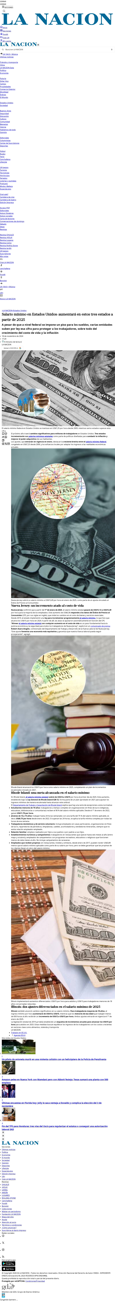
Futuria (3, 78)
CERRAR (3, 1)
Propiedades (5, 86)
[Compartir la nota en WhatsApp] (5, 437)
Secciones (7, 31)
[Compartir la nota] (3, 437)
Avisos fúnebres (7, 213)
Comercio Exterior (7, 89)
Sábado (3, 224)
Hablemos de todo (8, 129)
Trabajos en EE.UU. (19, 1032)
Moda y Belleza (6, 186)
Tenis (2, 156)
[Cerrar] (38, 44)
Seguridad (4, 113)
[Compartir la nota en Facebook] (3, 443)
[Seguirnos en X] (3, 1243)
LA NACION (7, 310)
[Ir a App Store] (8, 1270)
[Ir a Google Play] (8, 1265)
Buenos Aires (5, 111)
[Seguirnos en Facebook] (3, 1236)
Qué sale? (4, 194)
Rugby (2, 154)
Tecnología (4, 173)
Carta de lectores (7, 218)
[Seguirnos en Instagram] (3, 1250)
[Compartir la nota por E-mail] (8, 443)
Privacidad (40, 1281)
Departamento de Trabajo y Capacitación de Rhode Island (37, 805)
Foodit (5, 34)
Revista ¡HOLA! (6, 237)
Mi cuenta (7, 41)
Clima (2, 65)
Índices (3, 94)
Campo (3, 84)
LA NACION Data (7, 67)
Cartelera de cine (7, 197)
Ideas (2, 226)
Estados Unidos (6, 103)
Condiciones (30, 1281)
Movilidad (4, 92)
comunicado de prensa (100, 626)
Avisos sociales (6, 216)
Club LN (6, 37)
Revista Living (5, 243)
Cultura (3, 119)
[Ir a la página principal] (57, 24)
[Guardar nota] (3, 433)
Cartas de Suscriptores (9, 143)
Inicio (5, 27)
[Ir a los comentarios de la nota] (5, 433)
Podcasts (4, 183)
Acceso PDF (5, 208)
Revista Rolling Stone (9, 245)
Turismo (3, 170)
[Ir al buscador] (4, 11)
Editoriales (4, 138)
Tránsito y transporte (9, 62)
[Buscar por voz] (111, 49)
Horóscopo (5, 175)
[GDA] (8, 1289)
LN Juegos (4, 167)
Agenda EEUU (19, 1035)
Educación (4, 116)
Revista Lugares (6, 240)
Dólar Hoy (4, 81)
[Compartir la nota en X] (5, 443)
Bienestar (4, 124)
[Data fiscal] (3, 1297)
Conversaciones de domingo (12, 221)
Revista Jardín (5, 248)
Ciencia (3, 127)
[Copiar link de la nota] (3, 440)
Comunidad (5, 121)
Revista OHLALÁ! (7, 235)
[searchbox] (57, 49)
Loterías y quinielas (8, 181)
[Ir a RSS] (3, 1257)
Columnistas (5, 140)
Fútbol (2, 151)
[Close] (3, 1132)
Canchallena (5, 159)
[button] (57, 171)
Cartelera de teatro (8, 200)
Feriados (3, 178)
